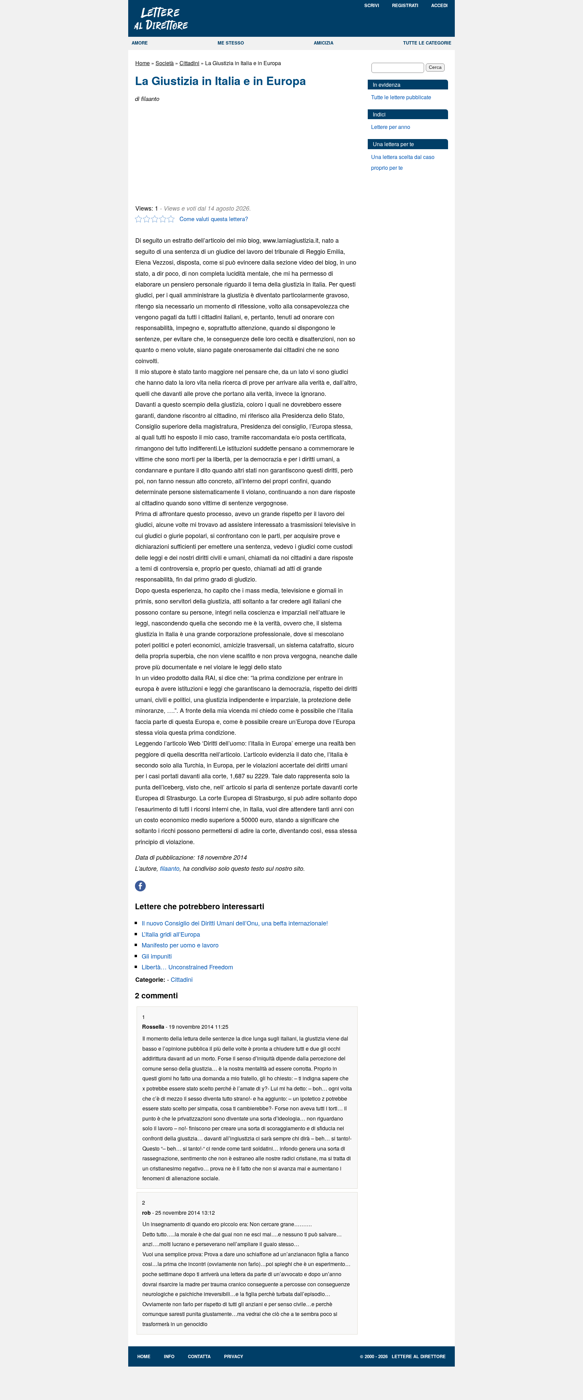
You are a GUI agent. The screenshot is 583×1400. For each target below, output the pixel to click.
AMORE (140, 42)
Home (142, 63)
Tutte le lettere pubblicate (401, 97)
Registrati (405, 5)
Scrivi (371, 5)
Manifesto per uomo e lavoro (180, 944)
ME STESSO (231, 42)
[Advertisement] (185, 150)
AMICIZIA (323, 42)
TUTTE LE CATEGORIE (427, 42)
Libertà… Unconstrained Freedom (187, 966)
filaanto (169, 868)
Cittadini (189, 63)
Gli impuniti (157, 955)
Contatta (199, 1356)
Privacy (233, 1356)
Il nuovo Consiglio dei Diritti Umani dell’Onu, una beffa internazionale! (235, 922)
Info (169, 1356)
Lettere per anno (390, 127)
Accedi (439, 5)
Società (165, 63)
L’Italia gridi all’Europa (171, 934)
